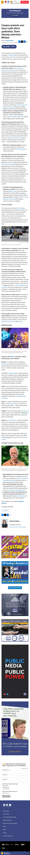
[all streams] (28, 853)
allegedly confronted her (19, 496)
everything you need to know (14, 138)
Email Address (6, 770)
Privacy (4, 826)
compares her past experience (14, 116)
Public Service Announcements (10, 823)
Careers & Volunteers (8, 835)
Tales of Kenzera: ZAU (12, 420)
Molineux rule (12, 191)
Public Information (7, 820)
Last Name (4, 779)
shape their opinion (19, 149)
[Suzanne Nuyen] (4, 523)
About (4, 829)
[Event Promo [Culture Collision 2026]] (15, 547)
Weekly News (6, 787)
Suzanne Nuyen (10, 40)
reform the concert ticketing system (14, 490)
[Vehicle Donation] (15, 630)
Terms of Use (6, 814)
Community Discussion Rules (9, 817)
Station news (6, 793)
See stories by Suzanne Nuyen (17, 527)
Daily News (5, 785)
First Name (4, 774)
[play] (2, 853)
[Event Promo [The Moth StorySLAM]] (15, 605)
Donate (25, 2)
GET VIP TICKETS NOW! (15, 587)
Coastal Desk (6, 788)
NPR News (5, 510)
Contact (5, 832)
